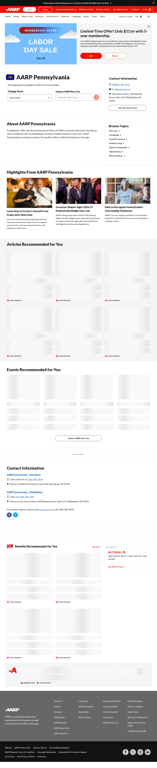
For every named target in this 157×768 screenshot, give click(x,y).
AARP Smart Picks (86, 9)
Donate (57, 706)
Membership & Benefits (65, 9)
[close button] (149, 26)
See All (95, 547)
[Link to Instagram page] (140, 752)
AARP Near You (60, 733)
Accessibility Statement (59, 747)
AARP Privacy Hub (22, 747)
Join (91, 56)
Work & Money (116, 156)
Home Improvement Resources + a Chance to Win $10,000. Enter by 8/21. (76, 3)
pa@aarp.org (124, 89)
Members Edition (103, 9)
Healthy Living (115, 143)
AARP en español (125, 17)
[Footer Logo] (22, 710)
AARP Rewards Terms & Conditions (20, 752)
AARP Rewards (122, 9)
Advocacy (113, 131)
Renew (115, 56)
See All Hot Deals (115, 566)
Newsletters (83, 712)
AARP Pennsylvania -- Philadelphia (24, 492)
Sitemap (8, 747)
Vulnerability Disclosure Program (73, 752)
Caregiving (114, 135)
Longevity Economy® (137, 731)
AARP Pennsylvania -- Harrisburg (24, 474)
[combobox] (78, 97)
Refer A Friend (84, 717)
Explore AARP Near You (68, 91)
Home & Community (118, 147)
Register (135, 9)
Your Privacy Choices (26, 756)
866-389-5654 (123, 84)
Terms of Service (40, 747)
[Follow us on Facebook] (9, 514)
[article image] (29, 207)
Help (137, 16)
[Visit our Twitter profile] (15, 514)
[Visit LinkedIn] (148, 752)
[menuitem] (8, 17)
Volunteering (115, 151)
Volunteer (58, 712)
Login (145, 9)
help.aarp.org (45, 509)
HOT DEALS (115, 552)
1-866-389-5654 (35, 479)
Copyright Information (46, 752)
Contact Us (83, 701)
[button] (148, 16)
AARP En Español (85, 706)
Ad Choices (9, 756)
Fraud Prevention (117, 139)
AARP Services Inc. (111, 722)
